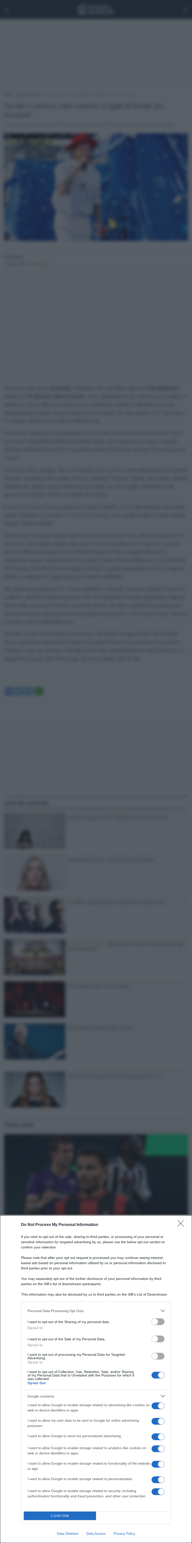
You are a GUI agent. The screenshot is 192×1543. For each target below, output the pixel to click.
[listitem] (96, 1310)
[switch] (158, 1321)
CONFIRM (60, 1516)
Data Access (96, 1534)
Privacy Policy (124, 1534)
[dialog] (96, 1379)
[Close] (182, 1225)
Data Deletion (67, 1534)
